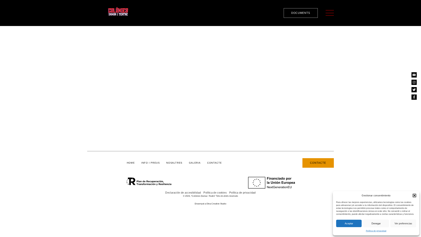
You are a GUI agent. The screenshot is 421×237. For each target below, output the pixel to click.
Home (131, 162)
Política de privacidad (376, 231)
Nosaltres (174, 162)
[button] (414, 195)
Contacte (214, 162)
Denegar (376, 223)
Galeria (195, 162)
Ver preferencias (403, 223)
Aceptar (349, 223)
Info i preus (150, 162)
